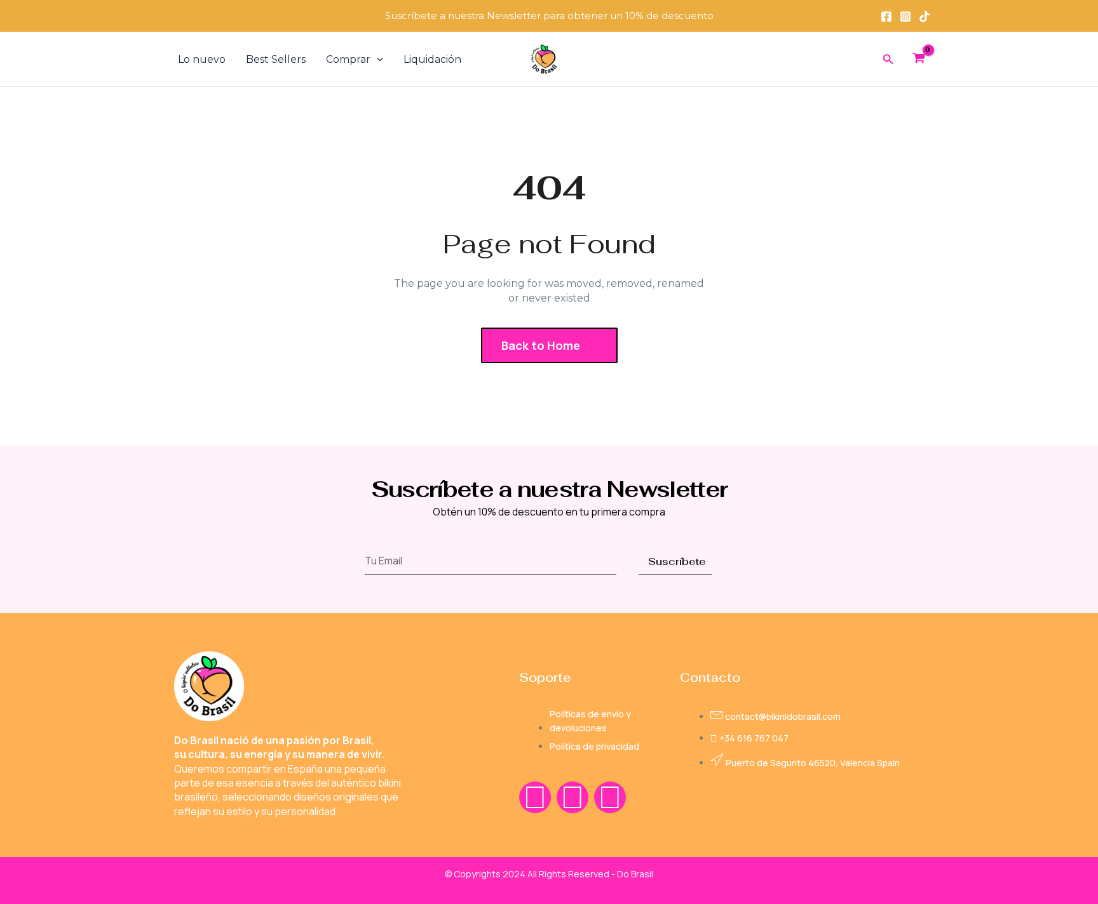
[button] (376, 59)
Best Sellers (276, 59)
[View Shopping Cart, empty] (918, 59)
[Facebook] (886, 16)
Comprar (348, 59)
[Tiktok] (924, 16)
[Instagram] (905, 16)
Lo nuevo (202, 59)
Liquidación (432, 59)
